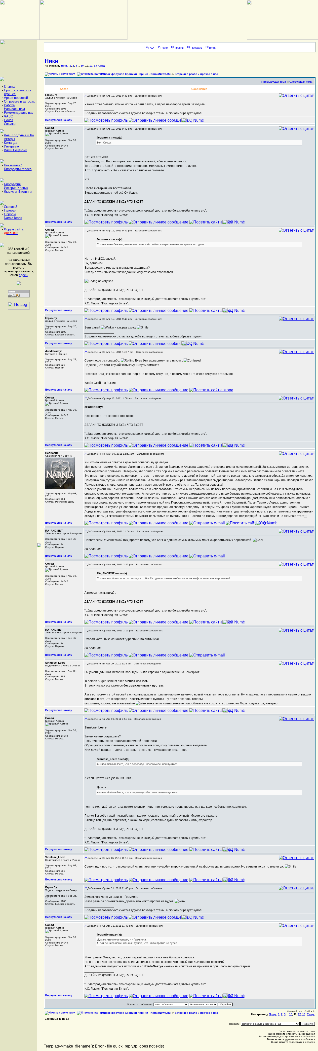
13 (95, 65)
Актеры (9, 139)
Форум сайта (13, 229)
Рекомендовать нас (18, 112)
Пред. (64, 65)
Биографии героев (18, 169)
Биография (12, 184)
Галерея (10, 210)
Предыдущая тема (273, 81)
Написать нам (14, 109)
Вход (212, 47)
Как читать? (13, 165)
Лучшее (10, 94)
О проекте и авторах (19, 101)
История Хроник (16, 188)
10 (82, 65)
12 (90, 65)
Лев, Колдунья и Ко (19, 135)
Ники (51, 61)
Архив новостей (16, 98)
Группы (179, 47)
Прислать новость (17, 90)
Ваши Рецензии (15, 150)
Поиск (8, 120)
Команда (10, 143)
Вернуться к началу (58, 119)
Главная (10, 86)
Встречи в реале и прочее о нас (196, 73)
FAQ (151, 47)
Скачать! (10, 207)
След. (101, 65)
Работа (9, 105)
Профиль (196, 47)
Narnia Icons (13, 218)
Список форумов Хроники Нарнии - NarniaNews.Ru (135, 73)
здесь (23, 275)
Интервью (11, 146)
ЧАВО (8, 116)
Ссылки (9, 124)
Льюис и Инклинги (18, 191)
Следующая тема (300, 81)
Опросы (10, 214)
